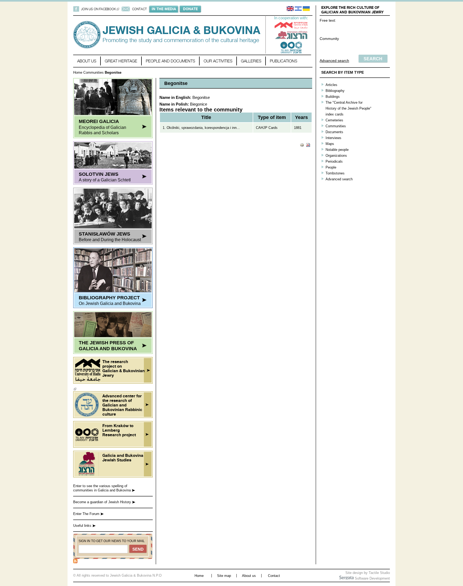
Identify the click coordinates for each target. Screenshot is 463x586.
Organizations (336, 156)
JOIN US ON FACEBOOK (100, 9)
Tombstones (335, 173)
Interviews (333, 138)
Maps (330, 144)
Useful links (82, 526)
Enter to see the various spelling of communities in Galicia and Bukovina (102, 488)
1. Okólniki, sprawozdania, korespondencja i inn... (201, 128)
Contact (274, 576)
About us (86, 61)
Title (206, 117)
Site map (224, 576)
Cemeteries (334, 120)
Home (77, 72)
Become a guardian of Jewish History (102, 502)
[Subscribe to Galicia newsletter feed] (75, 562)
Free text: (328, 20)
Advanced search (334, 60)
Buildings (333, 97)
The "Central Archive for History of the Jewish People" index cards (348, 108)
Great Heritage (121, 61)
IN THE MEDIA (164, 9)
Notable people (337, 150)
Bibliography (335, 91)
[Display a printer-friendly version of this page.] (302, 145)
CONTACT (139, 9)
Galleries (251, 61)
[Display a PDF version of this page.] (308, 145)
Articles (331, 85)
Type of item (272, 117)
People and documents (170, 61)
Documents (334, 132)
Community (329, 38)
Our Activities (218, 61)
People (331, 167)
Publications (283, 61)
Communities (93, 72)
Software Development (372, 578)
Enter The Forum (86, 514)
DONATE (190, 9)
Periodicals (334, 161)
